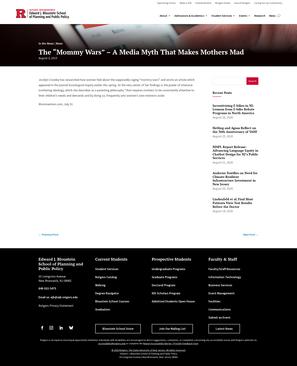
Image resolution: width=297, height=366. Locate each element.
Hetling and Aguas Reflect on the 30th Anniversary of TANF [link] (235, 130)
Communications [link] (219, 309)
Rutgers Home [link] (222, 3)
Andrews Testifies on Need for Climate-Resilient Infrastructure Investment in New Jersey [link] (235, 178)
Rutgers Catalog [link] (106, 277)
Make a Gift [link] (185, 3)
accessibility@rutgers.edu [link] (111, 343)
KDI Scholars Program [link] (166, 293)
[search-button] (278, 16)
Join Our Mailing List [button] (172, 329)
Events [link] (243, 15)
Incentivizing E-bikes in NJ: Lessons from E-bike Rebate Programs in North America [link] (233, 109)
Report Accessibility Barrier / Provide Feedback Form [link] (170, 343)
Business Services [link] (220, 285)
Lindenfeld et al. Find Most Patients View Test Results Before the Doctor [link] (233, 203)
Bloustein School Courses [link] (112, 301)
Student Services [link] (221, 15)
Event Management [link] (221, 293)
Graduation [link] (102, 309)
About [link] (163, 15)
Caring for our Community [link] (268, 3)
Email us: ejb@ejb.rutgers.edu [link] (58, 297)
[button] (252, 81)
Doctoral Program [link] (163, 285)
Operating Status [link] (166, 3)
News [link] (272, 15)
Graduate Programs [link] (164, 277)
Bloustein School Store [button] (118, 329)
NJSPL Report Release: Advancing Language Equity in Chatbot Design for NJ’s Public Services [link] (235, 152)
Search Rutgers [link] (242, 3)
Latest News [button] (224, 329)
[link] (48, 234)
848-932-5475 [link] (47, 288)
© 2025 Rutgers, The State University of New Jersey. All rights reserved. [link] (149, 350)
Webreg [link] (100, 285)
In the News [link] (46, 43)
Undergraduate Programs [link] (168, 269)
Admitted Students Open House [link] (173, 301)
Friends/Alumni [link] (203, 3)
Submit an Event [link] (219, 317)
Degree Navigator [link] (107, 293)
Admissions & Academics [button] (189, 15)
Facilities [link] (214, 301)
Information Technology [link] (224, 277)
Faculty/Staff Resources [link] (224, 269)
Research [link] (259, 15)
